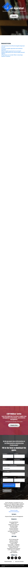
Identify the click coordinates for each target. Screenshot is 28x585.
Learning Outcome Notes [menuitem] (14, 531)
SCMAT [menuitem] (14, 533)
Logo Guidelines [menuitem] (13, 552)
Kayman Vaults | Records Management (14, 516)
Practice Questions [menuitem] (13, 528)
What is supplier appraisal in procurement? (11, 51)
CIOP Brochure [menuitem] (13, 527)
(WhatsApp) (20, 506)
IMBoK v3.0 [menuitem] (14, 523)
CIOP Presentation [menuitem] (13, 529)
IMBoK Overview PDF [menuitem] (13, 524)
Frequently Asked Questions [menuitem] (13, 548)
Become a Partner (19, 561)
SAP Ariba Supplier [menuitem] (13, 542)
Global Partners (8, 561)
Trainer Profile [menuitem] (13, 543)
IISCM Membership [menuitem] (13, 539)
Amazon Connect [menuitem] (14, 540)
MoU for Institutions (14, 511)
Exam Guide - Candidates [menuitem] (14, 544)
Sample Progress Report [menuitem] (13, 545)
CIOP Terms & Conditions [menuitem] (14, 549)
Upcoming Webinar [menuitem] (13, 522)
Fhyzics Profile (14, 510)
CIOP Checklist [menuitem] (13, 532)
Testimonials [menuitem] (14, 551)
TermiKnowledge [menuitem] (14, 526)
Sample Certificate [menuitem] (13, 547)
